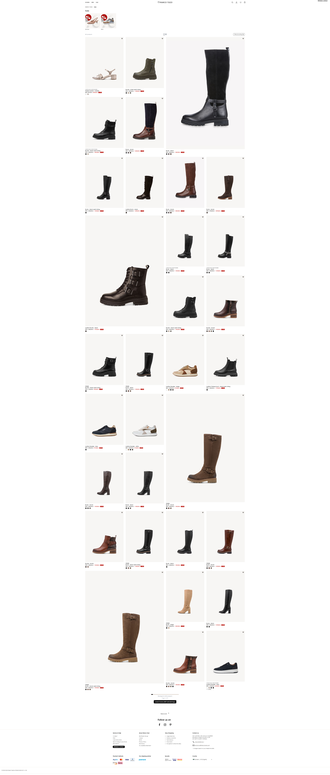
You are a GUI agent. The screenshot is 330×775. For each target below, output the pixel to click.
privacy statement (180, 394)
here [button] (153, 394)
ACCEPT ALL (165, 397)
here (170, 392)
